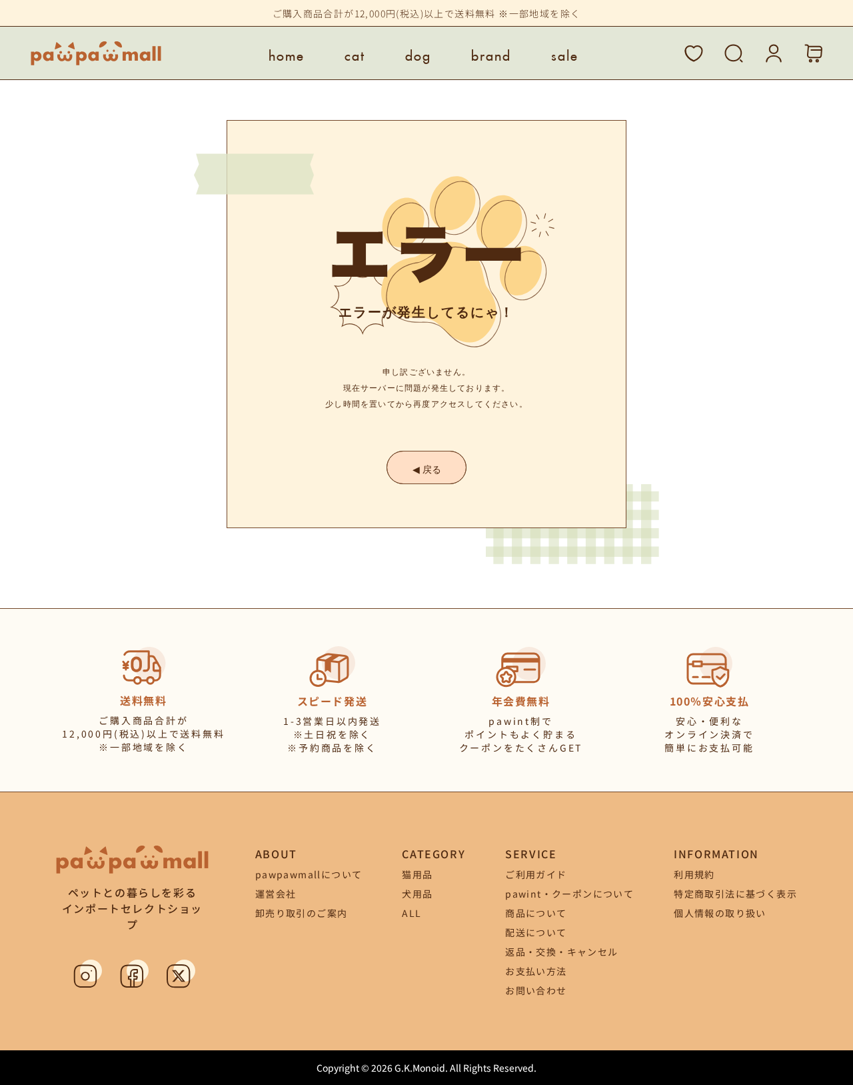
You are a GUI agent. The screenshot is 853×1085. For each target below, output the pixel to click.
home (287, 53)
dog (418, 53)
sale (564, 53)
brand (491, 53)
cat (355, 53)
